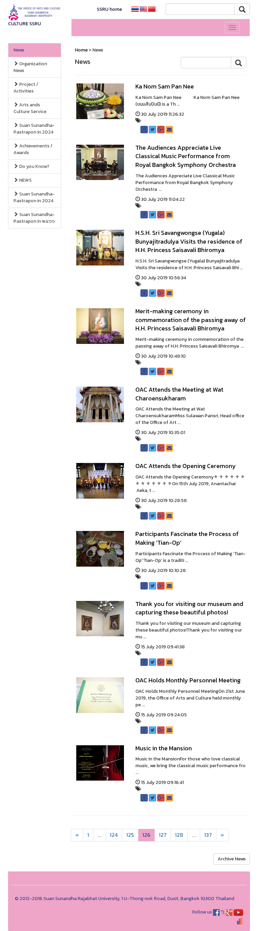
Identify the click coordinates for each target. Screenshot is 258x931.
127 (163, 835)
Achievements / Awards (32, 149)
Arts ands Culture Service (29, 108)
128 (179, 835)
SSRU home (109, 9)
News (18, 49)
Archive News (232, 858)
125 (130, 835)
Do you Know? (33, 166)
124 (114, 835)
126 (146, 835)
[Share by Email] (169, 129)
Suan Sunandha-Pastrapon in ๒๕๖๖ (34, 218)
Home (81, 49)
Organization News (30, 67)
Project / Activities (25, 88)
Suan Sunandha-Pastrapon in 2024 (34, 129)
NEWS (25, 180)
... (99, 835)
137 (208, 835)
